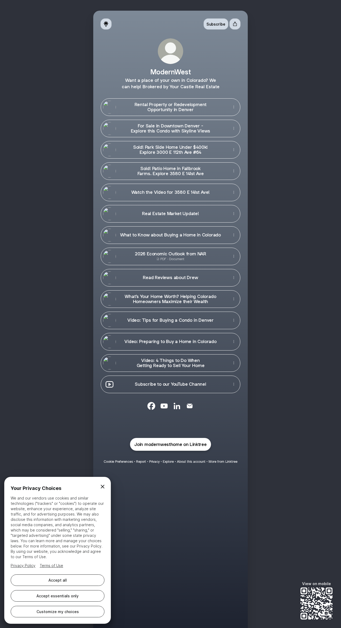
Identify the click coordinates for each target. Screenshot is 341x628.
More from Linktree (223, 461)
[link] (151, 406)
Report (141, 461)
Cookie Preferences (118, 461)
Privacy (154, 461)
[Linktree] (106, 24)
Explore (168, 461)
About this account (191, 461)
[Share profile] (235, 24)
